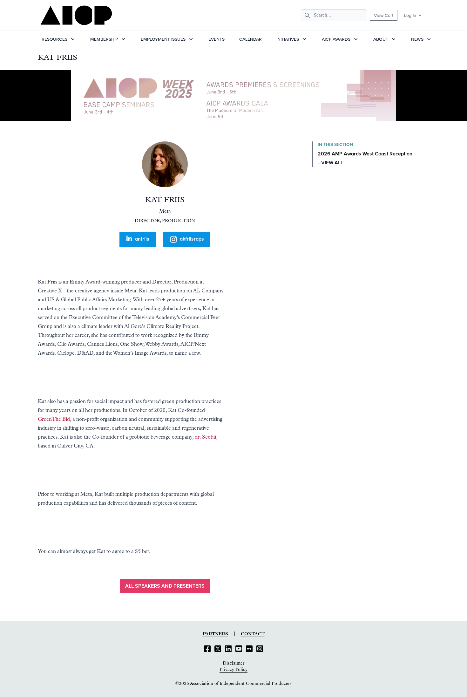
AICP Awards (336, 39)
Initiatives (287, 39)
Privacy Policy (233, 669)
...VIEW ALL (330, 163)
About (380, 39)
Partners (215, 634)
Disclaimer (233, 663)
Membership (104, 39)
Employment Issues (163, 39)
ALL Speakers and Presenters (165, 586)
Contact (253, 634)
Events (216, 39)
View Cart (383, 15)
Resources (54, 39)
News (417, 39)
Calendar (250, 39)
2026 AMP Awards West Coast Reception (365, 154)
